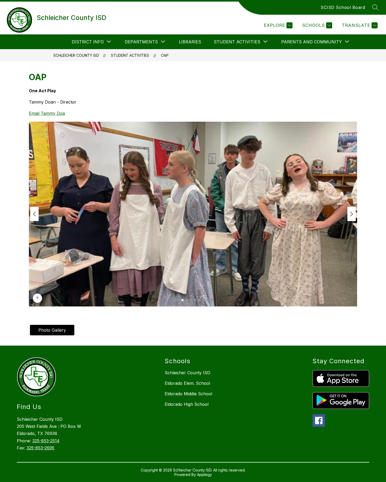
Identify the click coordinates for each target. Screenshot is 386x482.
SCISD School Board (343, 7)
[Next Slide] (351, 214)
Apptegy (204, 474)
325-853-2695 (40, 447)
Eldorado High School (186, 404)
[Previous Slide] (34, 214)
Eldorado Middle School (188, 393)
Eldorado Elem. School (187, 383)
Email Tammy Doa (47, 113)
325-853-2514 (46, 440)
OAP (165, 55)
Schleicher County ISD (76, 55)
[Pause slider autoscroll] (37, 298)
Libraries (190, 41)
